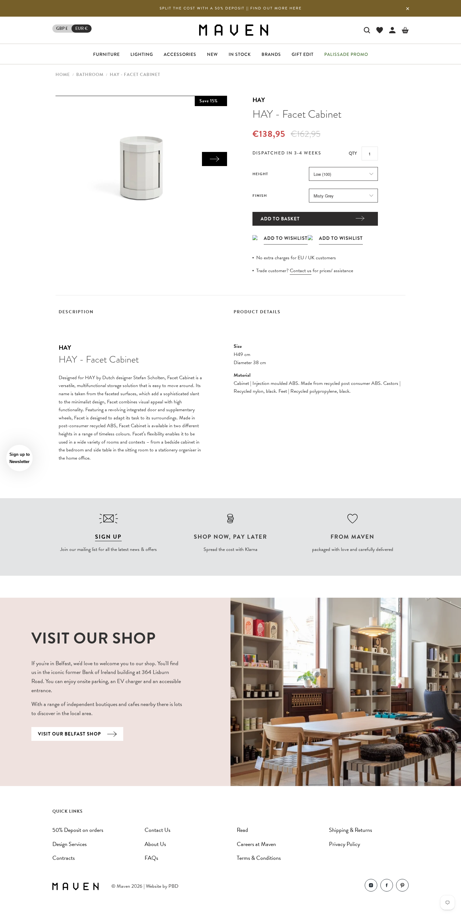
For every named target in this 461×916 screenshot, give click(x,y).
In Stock (240, 54)
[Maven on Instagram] (371, 886)
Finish (259, 195)
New (212, 54)
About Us (155, 844)
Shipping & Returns (350, 830)
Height (260, 174)
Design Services (69, 844)
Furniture (106, 54)
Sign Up (108, 536)
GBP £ (62, 28)
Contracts (63, 858)
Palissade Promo (346, 54)
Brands (271, 54)
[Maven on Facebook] (386, 886)
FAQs (151, 858)
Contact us (300, 270)
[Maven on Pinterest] (402, 886)
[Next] (214, 159)
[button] (19, 458)
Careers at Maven (256, 844)
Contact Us (157, 830)
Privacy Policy (344, 844)
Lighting (141, 54)
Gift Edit (303, 54)
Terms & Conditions (259, 858)
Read (242, 830)
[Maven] (233, 29)
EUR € (81, 28)
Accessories (180, 54)
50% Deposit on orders (77, 830)
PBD (173, 886)
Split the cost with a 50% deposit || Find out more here (231, 8)
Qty (353, 153)
